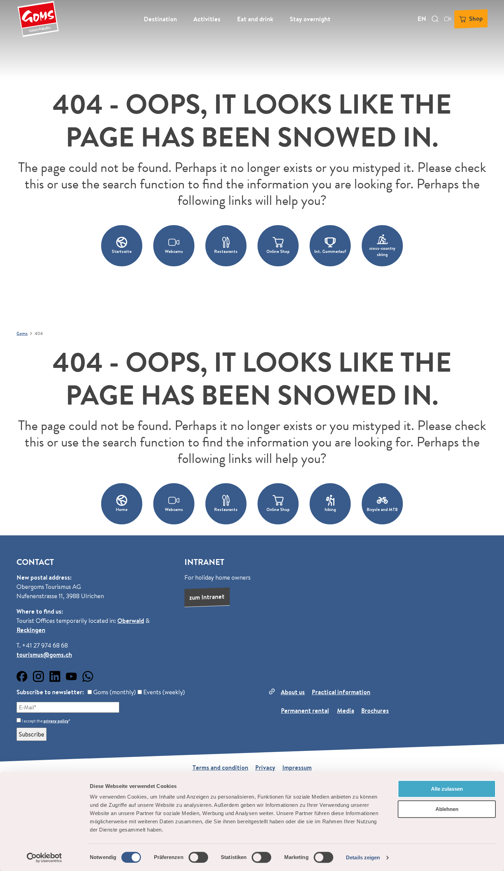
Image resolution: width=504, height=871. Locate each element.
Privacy (265, 767)
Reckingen (30, 630)
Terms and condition (220, 767)
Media (345, 710)
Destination (160, 19)
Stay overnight (310, 19)
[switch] (198, 857)
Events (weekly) (163, 692)
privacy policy (56, 721)
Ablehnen (446, 809)
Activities (206, 19)
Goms (22, 333)
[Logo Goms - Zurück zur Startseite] (38, 19)
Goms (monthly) (114, 692)
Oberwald (130, 620)
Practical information (341, 692)
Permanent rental (305, 710)
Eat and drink (255, 19)
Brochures (375, 710)
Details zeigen (363, 857)
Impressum (297, 767)
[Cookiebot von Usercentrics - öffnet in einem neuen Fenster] (44, 857)
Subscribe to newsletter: (50, 692)
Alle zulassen (447, 789)
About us (293, 692)
